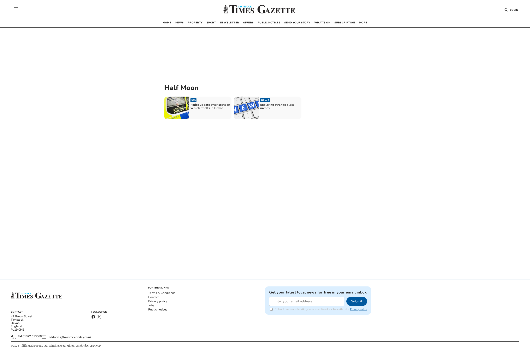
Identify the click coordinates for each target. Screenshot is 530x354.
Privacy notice (358, 309)
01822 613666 (32, 336)
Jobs (151, 305)
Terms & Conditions (161, 293)
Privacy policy (157, 301)
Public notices (157, 310)
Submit (356, 301)
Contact (153, 297)
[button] (16, 9)
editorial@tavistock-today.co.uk (70, 337)
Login (514, 9)
